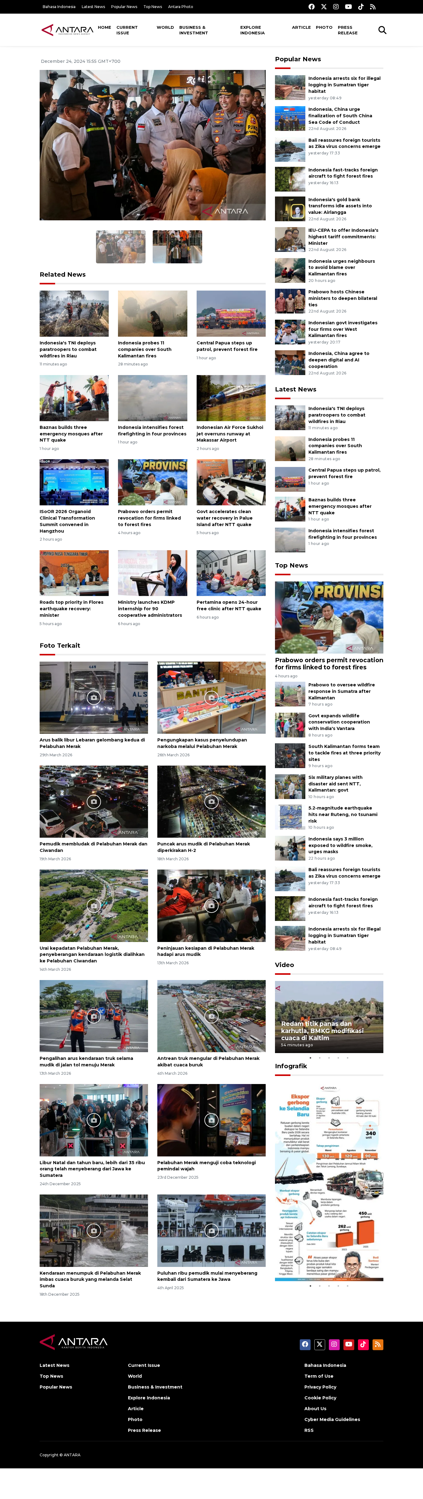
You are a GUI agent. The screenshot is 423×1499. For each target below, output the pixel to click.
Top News (152, 6)
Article (301, 27)
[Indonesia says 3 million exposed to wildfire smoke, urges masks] (290, 848)
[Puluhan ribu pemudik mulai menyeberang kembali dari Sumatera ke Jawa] (211, 1230)
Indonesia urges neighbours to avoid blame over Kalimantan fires (341, 267)
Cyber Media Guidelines (332, 1419)
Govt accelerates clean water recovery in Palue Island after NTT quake (225, 518)
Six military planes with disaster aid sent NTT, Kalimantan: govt (335, 784)
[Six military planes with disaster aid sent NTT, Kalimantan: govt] (290, 786)
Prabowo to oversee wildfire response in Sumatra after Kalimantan (341, 691)
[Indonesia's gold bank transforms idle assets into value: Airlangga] (290, 208)
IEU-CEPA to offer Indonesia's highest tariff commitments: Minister (343, 236)
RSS (309, 1430)
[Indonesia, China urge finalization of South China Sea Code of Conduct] (290, 118)
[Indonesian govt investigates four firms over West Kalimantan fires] (290, 332)
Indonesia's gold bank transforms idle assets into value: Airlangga (340, 206)
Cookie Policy (320, 1398)
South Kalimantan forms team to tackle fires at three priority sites (344, 753)
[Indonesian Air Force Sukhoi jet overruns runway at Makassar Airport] (231, 398)
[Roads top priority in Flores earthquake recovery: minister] (74, 573)
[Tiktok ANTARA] (361, 7)
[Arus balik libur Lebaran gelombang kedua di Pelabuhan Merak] (94, 697)
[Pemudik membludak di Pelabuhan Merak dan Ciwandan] (94, 801)
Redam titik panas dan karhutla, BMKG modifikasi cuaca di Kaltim (322, 1031)
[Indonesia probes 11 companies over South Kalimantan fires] (152, 313)
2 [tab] (320, 1058)
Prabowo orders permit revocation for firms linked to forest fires (149, 518)
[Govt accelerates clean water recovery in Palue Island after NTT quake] (231, 482)
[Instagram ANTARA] (336, 7)
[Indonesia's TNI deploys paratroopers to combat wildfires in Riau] (74, 313)
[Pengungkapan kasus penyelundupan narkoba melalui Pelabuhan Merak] (211, 697)
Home (104, 27)
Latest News (93, 6)
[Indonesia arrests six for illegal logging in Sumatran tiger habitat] (290, 87)
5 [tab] (348, 1058)
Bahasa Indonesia (59, 6)
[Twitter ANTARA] (324, 7)
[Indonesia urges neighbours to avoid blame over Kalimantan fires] (290, 270)
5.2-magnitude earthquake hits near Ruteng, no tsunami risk (342, 814)
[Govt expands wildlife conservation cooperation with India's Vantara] (290, 725)
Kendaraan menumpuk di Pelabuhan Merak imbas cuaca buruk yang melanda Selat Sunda (90, 1279)
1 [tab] (310, 1058)
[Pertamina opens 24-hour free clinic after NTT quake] (231, 573)
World (165, 27)
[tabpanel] (329, 1017)
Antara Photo (180, 6)
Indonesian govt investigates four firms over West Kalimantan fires (342, 329)
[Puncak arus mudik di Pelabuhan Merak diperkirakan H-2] (211, 801)
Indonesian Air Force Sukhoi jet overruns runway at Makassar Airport (230, 434)
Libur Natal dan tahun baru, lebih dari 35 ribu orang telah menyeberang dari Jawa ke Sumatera (92, 1169)
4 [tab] (338, 1058)
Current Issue (127, 30)
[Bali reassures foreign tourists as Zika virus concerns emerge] (290, 149)
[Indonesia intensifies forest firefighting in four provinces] (152, 398)
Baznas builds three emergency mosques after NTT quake (71, 434)
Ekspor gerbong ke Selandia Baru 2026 (325, 1262)
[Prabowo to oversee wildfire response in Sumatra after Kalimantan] (290, 694)
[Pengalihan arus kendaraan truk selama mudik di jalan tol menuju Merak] (94, 1016)
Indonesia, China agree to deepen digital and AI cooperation (338, 360)
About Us (315, 1408)
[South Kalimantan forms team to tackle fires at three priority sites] (290, 755)
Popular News (124, 6)
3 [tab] (329, 1058)
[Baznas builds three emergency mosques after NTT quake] (74, 398)
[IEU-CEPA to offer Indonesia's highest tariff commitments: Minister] (290, 239)
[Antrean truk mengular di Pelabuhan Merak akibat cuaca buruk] (211, 1016)
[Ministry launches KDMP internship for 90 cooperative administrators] (152, 573)
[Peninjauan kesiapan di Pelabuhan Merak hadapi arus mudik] (211, 905)
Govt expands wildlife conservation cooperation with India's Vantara (339, 722)
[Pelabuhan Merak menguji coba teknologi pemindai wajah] (211, 1120)
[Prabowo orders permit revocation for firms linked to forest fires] (152, 482)
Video (284, 965)
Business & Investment (193, 30)
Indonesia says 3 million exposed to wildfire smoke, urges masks (340, 845)
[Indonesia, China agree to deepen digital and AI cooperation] (290, 362)
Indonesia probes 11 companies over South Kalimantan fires (145, 349)
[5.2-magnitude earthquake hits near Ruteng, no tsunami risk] (290, 817)
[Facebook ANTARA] (311, 7)
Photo (324, 27)
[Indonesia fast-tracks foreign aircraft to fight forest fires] (290, 179)
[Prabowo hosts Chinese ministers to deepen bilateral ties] (290, 301)
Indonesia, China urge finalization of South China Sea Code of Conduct (340, 115)
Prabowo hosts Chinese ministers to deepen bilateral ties (342, 298)
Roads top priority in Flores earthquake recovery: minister (71, 608)
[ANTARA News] (67, 29)
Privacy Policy (320, 1387)
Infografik (291, 1066)
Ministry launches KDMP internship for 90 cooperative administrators (150, 608)
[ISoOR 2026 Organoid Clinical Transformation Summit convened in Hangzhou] (74, 482)
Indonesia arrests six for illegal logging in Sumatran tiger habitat (344, 85)
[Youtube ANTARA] (348, 7)
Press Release (348, 30)
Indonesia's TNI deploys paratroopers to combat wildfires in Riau (68, 349)
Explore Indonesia (252, 30)
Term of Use (319, 1376)
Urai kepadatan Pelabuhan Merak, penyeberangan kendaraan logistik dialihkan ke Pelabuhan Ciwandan (92, 954)
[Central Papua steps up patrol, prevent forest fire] (231, 313)
